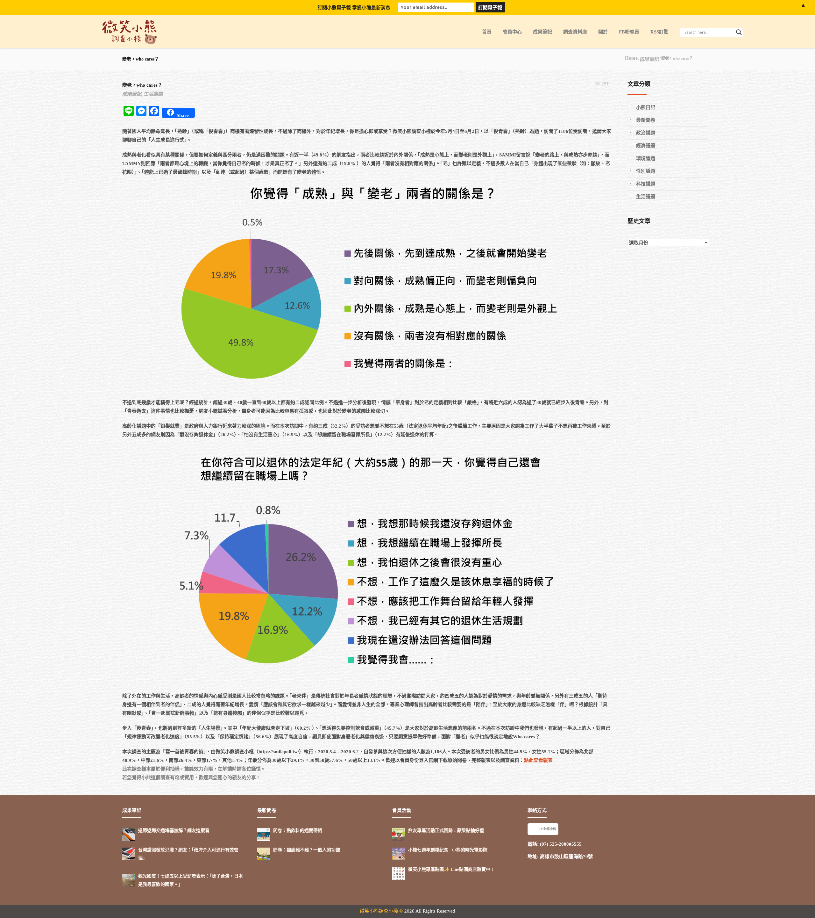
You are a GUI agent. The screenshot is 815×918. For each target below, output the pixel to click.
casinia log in (635, 867)
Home (631, 58)
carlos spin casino (602, 867)
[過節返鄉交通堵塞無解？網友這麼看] (128, 834)
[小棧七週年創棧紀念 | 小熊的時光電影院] (398, 854)
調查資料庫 (575, 31)
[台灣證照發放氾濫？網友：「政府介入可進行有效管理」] (128, 854)
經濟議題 (645, 145)
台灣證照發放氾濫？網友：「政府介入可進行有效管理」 (188, 854)
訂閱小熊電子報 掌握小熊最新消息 (353, 7)
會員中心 (512, 31)
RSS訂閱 (659, 31)
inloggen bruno (543, 867)
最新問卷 (645, 120)
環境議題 (645, 158)
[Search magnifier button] (738, 32)
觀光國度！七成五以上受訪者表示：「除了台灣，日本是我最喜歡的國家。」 (190, 880)
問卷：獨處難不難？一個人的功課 (306, 850)
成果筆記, (132, 94)
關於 (603, 31)
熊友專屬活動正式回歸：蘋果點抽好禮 (446, 830)
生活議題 (153, 94)
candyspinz (571, 867)
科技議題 (645, 183)
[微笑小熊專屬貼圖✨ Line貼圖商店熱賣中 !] (398, 873)
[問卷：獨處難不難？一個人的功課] (263, 854)
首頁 (487, 31)
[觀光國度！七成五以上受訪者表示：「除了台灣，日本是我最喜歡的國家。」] (128, 880)
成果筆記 (542, 31)
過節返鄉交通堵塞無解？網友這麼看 (173, 830)
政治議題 (645, 132)
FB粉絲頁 (629, 31)
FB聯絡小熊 (547, 829)
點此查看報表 (538, 760)
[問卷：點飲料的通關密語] (263, 834)
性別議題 (645, 171)
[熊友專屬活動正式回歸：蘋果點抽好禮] (398, 834)
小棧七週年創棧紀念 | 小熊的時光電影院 (447, 850)
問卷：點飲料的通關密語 (297, 830)
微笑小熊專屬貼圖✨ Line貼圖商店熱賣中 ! (450, 869)
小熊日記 (645, 107)
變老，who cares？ (142, 85)
